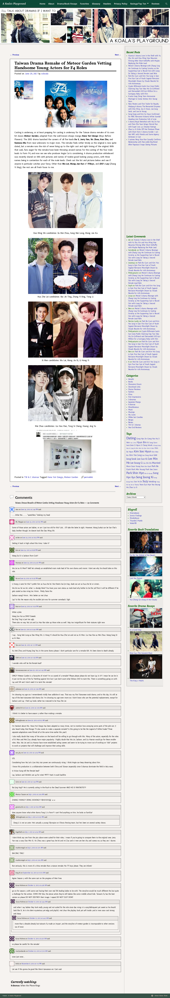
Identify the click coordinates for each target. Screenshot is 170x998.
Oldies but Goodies (135, 417)
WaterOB (133, 523)
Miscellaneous (133, 407)
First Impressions (134, 397)
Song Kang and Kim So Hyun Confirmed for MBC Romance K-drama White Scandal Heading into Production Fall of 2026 (144, 116)
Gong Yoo (151, 439)
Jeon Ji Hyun (135, 445)
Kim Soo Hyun (142, 451)
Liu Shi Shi (147, 463)
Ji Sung (155, 445)
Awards (131, 379)
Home (42, 3)
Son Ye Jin (138, 482)
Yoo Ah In (131, 484)
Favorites (84, 3)
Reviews (155, 3)
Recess (130, 422)
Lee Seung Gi (136, 463)
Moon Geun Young (133, 466)
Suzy (145, 481)
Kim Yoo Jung (135, 455)
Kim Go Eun (142, 448)
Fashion (131, 392)
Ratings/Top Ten (138, 3)
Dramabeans (134, 513)
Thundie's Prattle (136, 521)
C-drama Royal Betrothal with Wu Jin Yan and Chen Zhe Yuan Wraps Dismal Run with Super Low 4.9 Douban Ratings (144, 124)
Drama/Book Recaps (67, 3)
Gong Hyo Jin (141, 439)
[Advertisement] (145, 191)
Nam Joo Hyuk (146, 466)
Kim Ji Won (150, 448)
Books (130, 382)
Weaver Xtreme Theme (161, 996)
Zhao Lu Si (133, 487)
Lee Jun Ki (142, 458)
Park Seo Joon (151, 469)
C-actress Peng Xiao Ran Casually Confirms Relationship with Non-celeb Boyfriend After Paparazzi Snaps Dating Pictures (144, 142)
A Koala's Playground (14, 3)
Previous (14, 55)
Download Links (134, 387)
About (51, 3)
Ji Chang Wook (146, 445)
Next (118, 55)
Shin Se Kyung (148, 473)
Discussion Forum (135, 384)
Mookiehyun (134, 518)
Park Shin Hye (135, 473)
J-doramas (132, 400)
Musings (131, 412)
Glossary (96, 3)
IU (148, 442)
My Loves (132, 415)
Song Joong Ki (144, 477)
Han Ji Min (133, 442)
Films (130, 394)
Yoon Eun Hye (145, 484)
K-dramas (131, 405)
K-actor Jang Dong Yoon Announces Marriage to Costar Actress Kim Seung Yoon (142, 98)
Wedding (152, 482)
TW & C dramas (31, 477)
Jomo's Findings (136, 516)
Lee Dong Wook (147, 455)
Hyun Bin (141, 442)
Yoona (137, 485)
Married (156, 462)
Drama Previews (134, 389)
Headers (107, 3)
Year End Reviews (135, 427)
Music (130, 410)
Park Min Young (138, 469)
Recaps (130, 420)
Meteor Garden (71, 477)
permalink (88, 477)
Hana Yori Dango (55, 477)
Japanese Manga (134, 402)
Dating (131, 438)
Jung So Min (134, 448)
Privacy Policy (120, 3)
